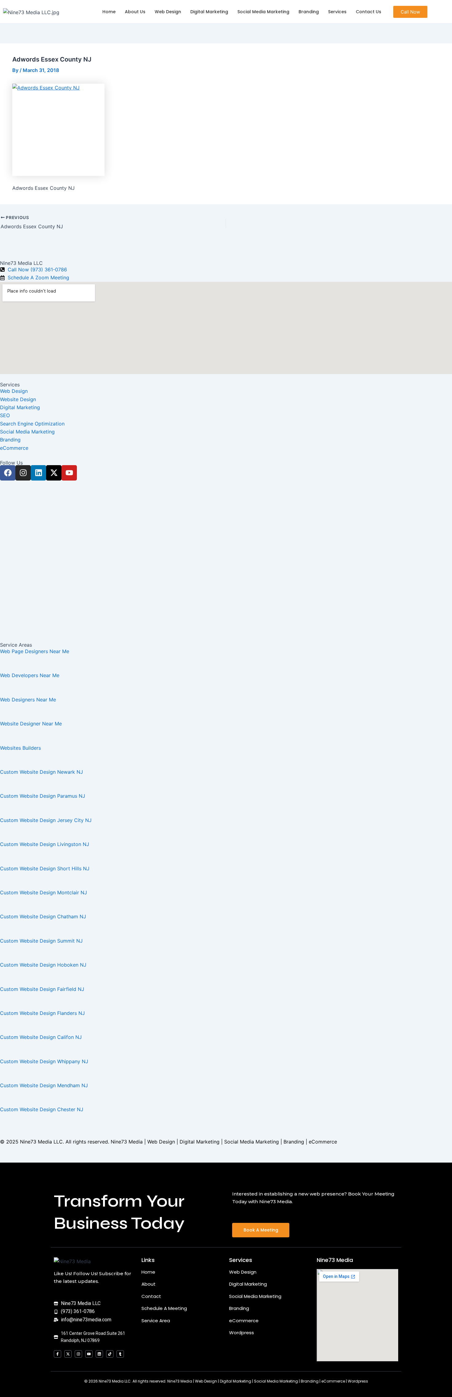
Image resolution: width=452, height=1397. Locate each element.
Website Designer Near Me (31, 723)
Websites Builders (20, 748)
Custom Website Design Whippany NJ (44, 1061)
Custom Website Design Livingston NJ (44, 844)
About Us (135, 12)
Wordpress (241, 1332)
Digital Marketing (209, 12)
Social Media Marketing (263, 12)
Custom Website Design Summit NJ (41, 941)
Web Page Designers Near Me (34, 651)
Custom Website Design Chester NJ (41, 1109)
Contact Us (368, 12)
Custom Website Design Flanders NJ (42, 1013)
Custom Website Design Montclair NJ (43, 892)
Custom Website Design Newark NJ (41, 772)
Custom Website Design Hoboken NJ (43, 965)
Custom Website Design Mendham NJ (44, 1085)
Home (109, 12)
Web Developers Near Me (29, 675)
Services (337, 12)
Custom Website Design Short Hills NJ (44, 868)
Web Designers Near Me (28, 700)
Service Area (155, 1320)
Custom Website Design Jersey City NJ (46, 820)
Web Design (168, 12)
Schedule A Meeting (164, 1308)
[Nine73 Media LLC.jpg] (31, 12)
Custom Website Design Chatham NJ (43, 916)
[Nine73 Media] (72, 1261)
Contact (151, 1296)
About (148, 1284)
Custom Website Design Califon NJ (41, 1037)
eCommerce (244, 1320)
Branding (309, 12)
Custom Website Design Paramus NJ (42, 796)
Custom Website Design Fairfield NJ (42, 989)
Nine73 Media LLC (41, 1142)
